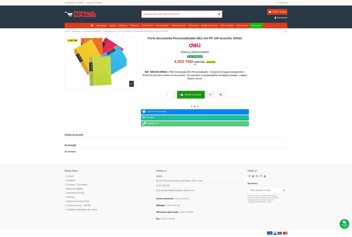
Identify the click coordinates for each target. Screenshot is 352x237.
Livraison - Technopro (94, 3)
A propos (70, 180)
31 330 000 (164, 185)
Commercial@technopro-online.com (176, 190)
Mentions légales (74, 189)
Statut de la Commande (77, 201)
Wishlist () (283, 3)
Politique (70, 197)
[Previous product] (285, 31)
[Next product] (286, 31)
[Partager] (191, 106)
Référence (186, 52)
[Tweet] (195, 106)
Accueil (70, 176)
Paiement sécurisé (75, 193)
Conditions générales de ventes (81, 209)
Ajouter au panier (193, 94)
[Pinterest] (198, 106)
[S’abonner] (284, 190)
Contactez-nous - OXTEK (74, 3)
